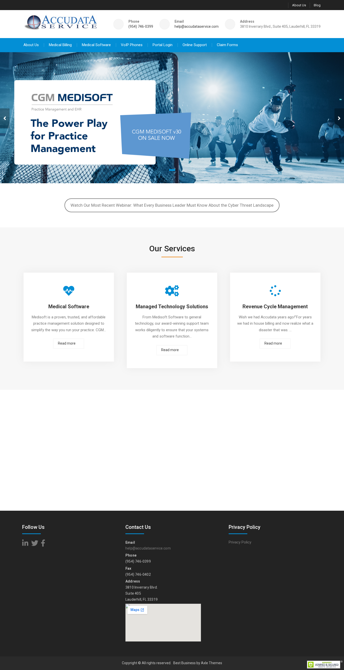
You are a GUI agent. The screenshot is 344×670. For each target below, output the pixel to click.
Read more (67, 343)
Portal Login (163, 45)
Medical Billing (60, 45)
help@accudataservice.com (197, 26)
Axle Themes (211, 663)
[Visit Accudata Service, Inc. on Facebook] (43, 544)
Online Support (195, 45)
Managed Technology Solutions (172, 306)
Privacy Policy (240, 542)
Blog (317, 5)
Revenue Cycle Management (275, 306)
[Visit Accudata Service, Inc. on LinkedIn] (25, 544)
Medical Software (96, 45)
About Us (299, 5)
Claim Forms (227, 45)
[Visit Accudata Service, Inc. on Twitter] (34, 544)
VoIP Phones (132, 45)
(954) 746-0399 (140, 26)
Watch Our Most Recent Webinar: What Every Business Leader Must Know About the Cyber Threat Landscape (172, 205)
